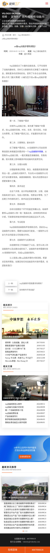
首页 (14, 35)
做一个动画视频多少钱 (14, 410)
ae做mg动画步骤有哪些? (10, 39)
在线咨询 (12, 550)
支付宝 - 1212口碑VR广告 (15, 349)
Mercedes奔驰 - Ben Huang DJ (16, 361)
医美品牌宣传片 (11, 352)
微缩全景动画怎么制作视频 (16, 422)
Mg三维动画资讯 (24, 35)
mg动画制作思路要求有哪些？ (31, 283)
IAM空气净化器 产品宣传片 (16, 355)
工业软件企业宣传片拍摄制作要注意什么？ (20, 509)
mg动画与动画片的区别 (14, 407)
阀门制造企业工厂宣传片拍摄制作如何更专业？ (20, 506)
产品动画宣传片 (11, 416)
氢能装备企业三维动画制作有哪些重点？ (20, 503)
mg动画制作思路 (36, 152)
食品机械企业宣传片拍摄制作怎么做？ (19, 519)
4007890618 (37, 550)
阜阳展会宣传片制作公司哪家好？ (17, 528)
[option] (25, 502)
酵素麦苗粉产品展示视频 (15, 346)
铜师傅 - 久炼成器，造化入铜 (16, 343)
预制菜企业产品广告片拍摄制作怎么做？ (20, 516)
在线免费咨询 (25, 457)
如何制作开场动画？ (27, 290)
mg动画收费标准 (11, 413)
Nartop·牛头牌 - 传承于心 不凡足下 (19, 358)
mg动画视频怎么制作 (13, 404)
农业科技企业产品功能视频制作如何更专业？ (20, 525)
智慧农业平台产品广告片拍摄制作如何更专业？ (20, 513)
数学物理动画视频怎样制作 (16, 419)
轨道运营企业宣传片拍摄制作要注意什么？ (20, 522)
